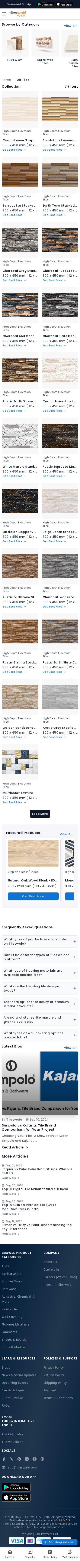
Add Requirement (62, 1542)
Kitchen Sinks (12, 1281)
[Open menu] (4, 13)
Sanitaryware (12, 1274)
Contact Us (52, 1269)
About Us (50, 1262)
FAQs (5, 1405)
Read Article (13, 1147)
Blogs (6, 1367)
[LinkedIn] (27, 1459)
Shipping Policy (55, 1383)
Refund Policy (54, 1375)
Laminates (9, 1332)
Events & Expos (13, 1390)
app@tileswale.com (22, 1467)
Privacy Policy (54, 1367)
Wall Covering (12, 1317)
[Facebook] (4, 1459)
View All (70, 26)
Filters (73, 86)
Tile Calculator (12, 1434)
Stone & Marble (13, 1347)
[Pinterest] (19, 1459)
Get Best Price (33, 896)
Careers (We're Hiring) (60, 1277)
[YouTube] (34, 1459)
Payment (50, 1390)
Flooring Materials (15, 1324)
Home (6, 80)
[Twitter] (11, 1459)
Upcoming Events (15, 1383)
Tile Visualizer (12, 1442)
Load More (40, 814)
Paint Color (10, 1309)
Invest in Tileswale (58, 1285)
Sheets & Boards (14, 1340)
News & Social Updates (19, 1375)
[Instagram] (42, 1459)
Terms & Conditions (58, 1398)
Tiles (5, 1266)
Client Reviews (13, 1398)
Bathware (9, 1289)
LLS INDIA (64, 1520)
